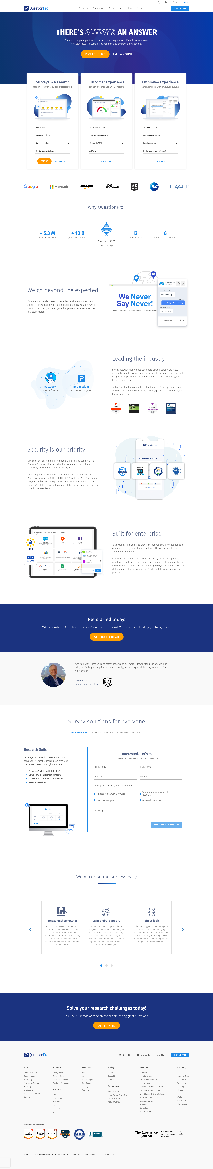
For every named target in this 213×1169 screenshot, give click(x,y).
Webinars (85, 1090)
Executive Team (183, 1076)
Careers (180, 1090)
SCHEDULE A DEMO (106, 637)
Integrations (28, 1090)
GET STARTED (106, 1025)
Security (27, 1097)
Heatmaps (144, 1105)
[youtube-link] (129, 1055)
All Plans (111, 1073)
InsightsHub (57, 1112)
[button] (30, 930)
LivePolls (56, 1109)
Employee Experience (61, 1083)
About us (181, 1073)
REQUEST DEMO (95, 54)
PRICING (44, 161)
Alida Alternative (114, 1098)
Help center (145, 1055)
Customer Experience (102, 732)
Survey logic (28, 1080)
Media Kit (181, 1097)
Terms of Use (110, 1155)
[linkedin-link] (124, 1055)
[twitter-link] (120, 1055)
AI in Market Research (32, 1083)
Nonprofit (111, 1076)
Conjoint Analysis (146, 1076)
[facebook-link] (116, 1055)
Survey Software (59, 1073)
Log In (185, 2)
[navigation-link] (175, 2)
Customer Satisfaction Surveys (151, 1087)
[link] (166, 2)
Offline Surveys (145, 1083)
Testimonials (182, 1083)
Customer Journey (146, 1101)
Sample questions (31, 1073)
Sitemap (76, 1155)
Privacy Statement (92, 1155)
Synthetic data (145, 1111)
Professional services (32, 1094)
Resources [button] (113, 8)
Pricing (140, 8)
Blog (83, 1073)
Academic (137, 732)
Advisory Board (183, 1087)
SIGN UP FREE (180, 8)
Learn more (59, 161)
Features (129, 8)
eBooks (84, 1076)
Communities (58, 1098)
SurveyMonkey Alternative (117, 1095)
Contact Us (182, 1100)
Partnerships (182, 1104)
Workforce (122, 732)
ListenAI (56, 1095)
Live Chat (161, 1055)
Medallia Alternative (115, 1102)
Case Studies (86, 1083)
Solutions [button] (98, 8)
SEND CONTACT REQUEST (166, 824)
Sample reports (29, 1076)
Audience (56, 1102)
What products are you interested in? (113, 785)
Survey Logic (144, 1108)
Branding (27, 1087)
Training (85, 1087)
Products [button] (83, 8)
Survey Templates (88, 1080)
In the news (182, 1080)
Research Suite (79, 732)
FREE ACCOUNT (122, 54)
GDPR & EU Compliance (149, 1098)
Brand (180, 1094)
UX (54, 1105)
